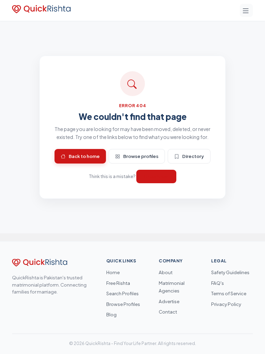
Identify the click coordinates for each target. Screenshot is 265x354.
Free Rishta (118, 283)
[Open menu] (246, 10)
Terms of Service (228, 293)
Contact (168, 312)
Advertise (169, 301)
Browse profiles (140, 156)
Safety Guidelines (230, 272)
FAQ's (217, 283)
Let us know (156, 176)
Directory (193, 156)
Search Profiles (122, 293)
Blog (111, 314)
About (166, 272)
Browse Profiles (123, 304)
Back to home (84, 156)
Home (113, 272)
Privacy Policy (226, 304)
